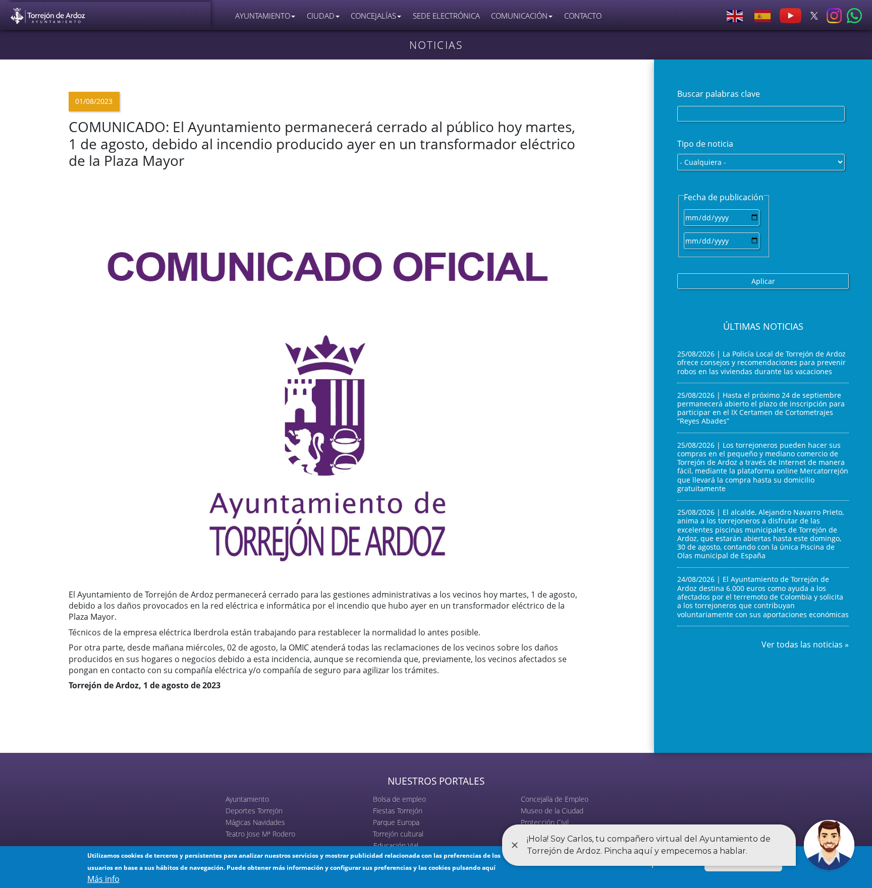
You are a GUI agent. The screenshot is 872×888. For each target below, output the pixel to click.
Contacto (583, 16)
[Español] (763, 15)
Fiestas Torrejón (397, 810)
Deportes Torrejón (254, 810)
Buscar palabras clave (718, 93)
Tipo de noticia (705, 143)
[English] (735, 15)
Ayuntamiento (247, 799)
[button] (327, 378)
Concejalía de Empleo (554, 799)
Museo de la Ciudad (552, 810)
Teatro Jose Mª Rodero (260, 834)
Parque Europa (396, 822)
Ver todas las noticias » (805, 644)
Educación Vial (395, 845)
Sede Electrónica (446, 16)
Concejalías (373, 16)
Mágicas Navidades (255, 822)
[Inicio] (48, 13)
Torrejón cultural (398, 834)
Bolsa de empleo (399, 799)
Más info (103, 878)
